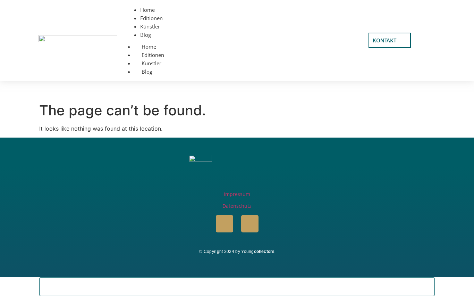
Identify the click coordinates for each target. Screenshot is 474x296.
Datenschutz (237, 206)
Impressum (237, 194)
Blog (147, 71)
